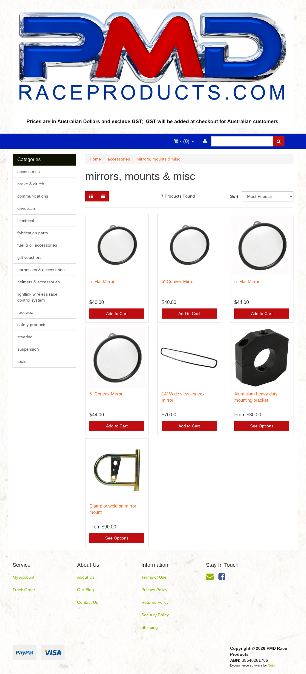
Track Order (24, 589)
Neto (271, 665)
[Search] (278, 141)
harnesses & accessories (41, 269)
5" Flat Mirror (101, 281)
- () (184, 141)
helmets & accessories (38, 281)
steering (25, 336)
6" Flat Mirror (246, 281)
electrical (25, 220)
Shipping (149, 627)
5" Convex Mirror (178, 281)
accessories (28, 171)
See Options (261, 426)
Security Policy (155, 614)
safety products (31, 324)
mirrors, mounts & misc (158, 159)
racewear (26, 312)
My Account (23, 577)
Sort (234, 196)
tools (21, 361)
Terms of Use (153, 577)
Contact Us (87, 602)
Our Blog (85, 589)
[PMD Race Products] (153, 66)
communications (32, 196)
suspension (28, 349)
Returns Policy (155, 602)
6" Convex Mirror (106, 393)
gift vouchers (29, 257)
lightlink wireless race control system (37, 297)
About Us (85, 577)
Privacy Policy (154, 589)
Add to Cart (117, 313)
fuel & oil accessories (37, 245)
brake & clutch (30, 183)
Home (95, 159)
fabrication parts (32, 232)
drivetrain (26, 208)
